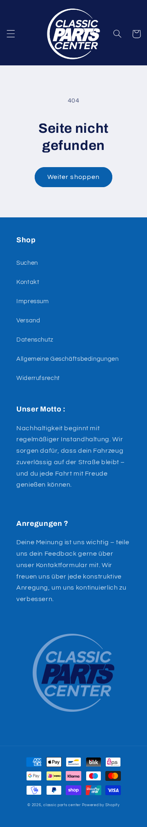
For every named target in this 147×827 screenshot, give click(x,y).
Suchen (27, 263)
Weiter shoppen (73, 177)
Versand (28, 320)
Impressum (32, 301)
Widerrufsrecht (38, 378)
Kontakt (27, 282)
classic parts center (62, 805)
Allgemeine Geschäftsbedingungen (67, 359)
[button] (10, 34)
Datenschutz (34, 340)
